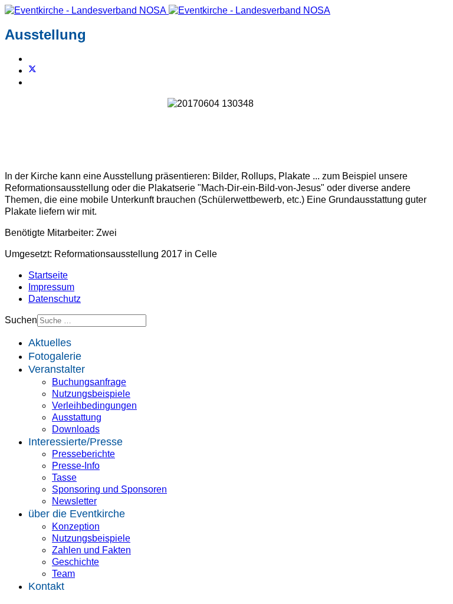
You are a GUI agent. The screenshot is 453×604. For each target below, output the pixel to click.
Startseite (48, 275)
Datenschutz (54, 299)
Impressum (51, 287)
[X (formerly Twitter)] (32, 70)
